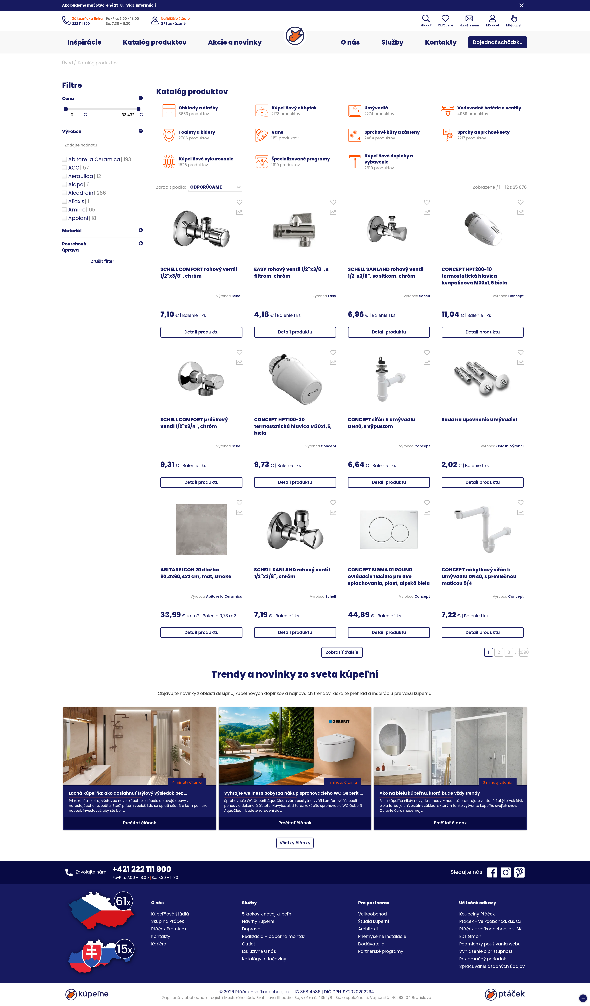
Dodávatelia (371, 944)
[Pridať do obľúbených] (239, 203)
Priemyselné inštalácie (382, 936)
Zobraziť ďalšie (342, 652)
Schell (237, 296)
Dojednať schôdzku (498, 42)
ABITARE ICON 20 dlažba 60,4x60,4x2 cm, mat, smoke (195, 573)
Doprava (251, 929)
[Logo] (295, 35)
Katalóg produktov (155, 42)
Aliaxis (78, 201)
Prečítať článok (139, 823)
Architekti (368, 929)
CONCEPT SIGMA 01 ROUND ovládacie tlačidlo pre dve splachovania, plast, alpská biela (389, 576)
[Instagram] (506, 872)
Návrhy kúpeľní (258, 921)
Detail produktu (201, 332)
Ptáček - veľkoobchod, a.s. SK (490, 929)
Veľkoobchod (372, 914)
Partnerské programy (380, 951)
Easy (332, 296)
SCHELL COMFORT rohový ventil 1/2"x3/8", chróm (198, 272)
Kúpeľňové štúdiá (170, 914)
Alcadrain (87, 193)
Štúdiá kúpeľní (373, 921)
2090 (524, 652)
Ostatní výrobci (510, 446)
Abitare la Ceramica (99, 159)
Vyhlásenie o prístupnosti (486, 951)
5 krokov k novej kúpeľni (267, 914)
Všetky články (295, 843)
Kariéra (158, 944)
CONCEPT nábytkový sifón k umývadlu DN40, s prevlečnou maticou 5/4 (479, 576)
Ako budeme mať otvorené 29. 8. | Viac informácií (109, 5)
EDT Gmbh (470, 936)
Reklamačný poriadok (482, 959)
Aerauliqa (84, 176)
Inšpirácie (84, 42)
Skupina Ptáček (167, 921)
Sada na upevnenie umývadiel (479, 419)
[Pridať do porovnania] (239, 213)
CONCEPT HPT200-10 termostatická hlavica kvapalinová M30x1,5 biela (474, 276)
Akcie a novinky (235, 42)
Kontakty (441, 42)
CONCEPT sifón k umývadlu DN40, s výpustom (381, 423)
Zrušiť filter (102, 261)
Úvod (67, 63)
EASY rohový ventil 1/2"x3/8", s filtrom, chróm (291, 272)
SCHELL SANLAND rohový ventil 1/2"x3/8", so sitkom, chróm (386, 272)
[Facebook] (493, 872)
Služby (392, 42)
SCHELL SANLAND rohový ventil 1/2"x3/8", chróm (292, 573)
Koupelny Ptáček (477, 914)
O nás (350, 42)
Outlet (248, 944)
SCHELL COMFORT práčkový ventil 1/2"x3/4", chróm (194, 423)
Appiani (82, 218)
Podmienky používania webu (490, 944)
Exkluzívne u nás (259, 951)
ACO (78, 167)
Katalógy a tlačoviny (264, 959)
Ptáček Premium (168, 929)
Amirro (81, 209)
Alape (79, 184)
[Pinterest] (519, 872)
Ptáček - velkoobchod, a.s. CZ (490, 921)
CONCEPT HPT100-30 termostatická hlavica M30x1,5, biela (293, 426)
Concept (516, 296)
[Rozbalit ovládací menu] (583, 998)
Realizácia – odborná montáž (273, 936)
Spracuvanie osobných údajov (492, 966)
